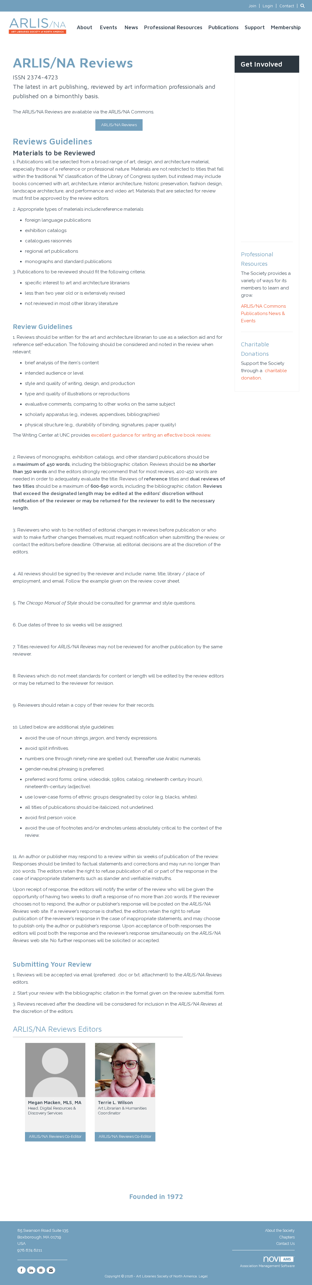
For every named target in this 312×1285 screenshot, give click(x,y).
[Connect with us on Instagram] (41, 1270)
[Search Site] (303, 6)
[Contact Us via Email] (51, 1270)
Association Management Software (267, 1266)
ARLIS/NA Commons (263, 306)
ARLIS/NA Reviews (119, 124)
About (84, 27)
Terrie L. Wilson (115, 1102)
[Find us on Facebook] (21, 1270)
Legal (203, 1276)
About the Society (280, 1230)
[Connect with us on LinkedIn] (31, 1270)
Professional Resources (173, 27)
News (131, 27)
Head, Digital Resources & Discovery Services (52, 1110)
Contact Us (285, 1244)
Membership (286, 27)
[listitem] (255, 6)
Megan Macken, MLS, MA (54, 1102)
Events (108, 27)
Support (255, 27)
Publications (223, 27)
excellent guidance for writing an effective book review (150, 435)
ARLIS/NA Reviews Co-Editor (55, 1136)
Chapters (287, 1237)
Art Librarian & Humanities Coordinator (122, 1110)
